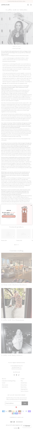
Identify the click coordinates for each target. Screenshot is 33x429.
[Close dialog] (31, 205)
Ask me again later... (8, 218)
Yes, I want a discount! (8, 216)
